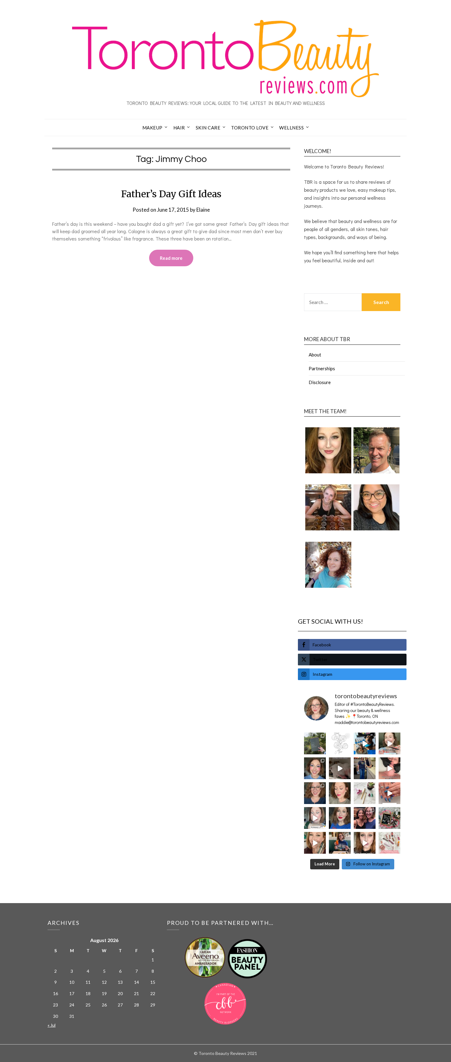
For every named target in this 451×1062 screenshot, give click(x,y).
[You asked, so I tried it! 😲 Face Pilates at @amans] (389, 768)
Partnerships (322, 368)
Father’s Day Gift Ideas (171, 194)
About (315, 354)
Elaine (203, 209)
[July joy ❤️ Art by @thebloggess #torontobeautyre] (340, 743)
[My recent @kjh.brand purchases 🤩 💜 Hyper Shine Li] (365, 793)
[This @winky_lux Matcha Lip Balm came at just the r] (315, 818)
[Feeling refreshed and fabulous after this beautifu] (389, 793)
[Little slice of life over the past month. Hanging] (340, 843)
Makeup (152, 127)
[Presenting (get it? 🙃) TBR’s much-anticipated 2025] (389, 818)
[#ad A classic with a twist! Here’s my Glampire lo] (365, 843)
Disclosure (320, 382)
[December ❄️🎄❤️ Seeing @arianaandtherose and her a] (365, 818)
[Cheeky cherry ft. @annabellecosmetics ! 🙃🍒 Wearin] (340, 793)
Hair (179, 127)
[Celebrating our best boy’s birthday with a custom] (365, 743)
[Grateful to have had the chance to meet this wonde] (365, 768)
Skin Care (208, 127)
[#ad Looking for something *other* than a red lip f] (315, 843)
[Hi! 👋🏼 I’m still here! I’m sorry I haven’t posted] (340, 818)
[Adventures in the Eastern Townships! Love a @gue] (315, 743)
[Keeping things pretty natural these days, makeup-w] (315, 793)
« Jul (52, 1025)
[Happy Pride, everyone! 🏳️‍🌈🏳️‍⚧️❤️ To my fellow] (315, 768)
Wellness (291, 127)
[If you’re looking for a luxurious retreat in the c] (340, 768)
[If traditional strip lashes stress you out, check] (389, 743)
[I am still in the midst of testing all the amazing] (389, 843)
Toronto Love (249, 127)
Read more (171, 258)
